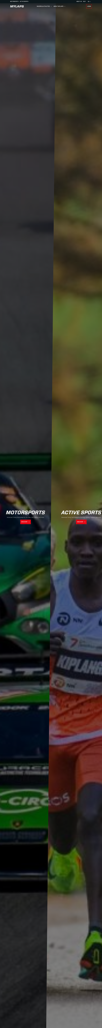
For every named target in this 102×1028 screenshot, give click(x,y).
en (88, 1)
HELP (84, 1)
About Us (79, 1)
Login (89, 6)
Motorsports (14, 1)
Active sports (24, 1)
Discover (24, 522)
